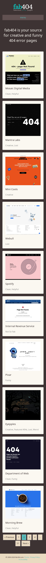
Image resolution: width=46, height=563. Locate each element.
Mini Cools (11, 189)
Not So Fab (10, 331)
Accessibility (23, 559)
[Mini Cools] (23, 170)
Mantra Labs (12, 140)
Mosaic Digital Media (17, 88)
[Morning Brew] (23, 503)
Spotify (9, 283)
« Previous (9, 537)
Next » (26, 543)
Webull (9, 238)
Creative (9, 145)
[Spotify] (23, 266)
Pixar (8, 374)
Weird (36, 429)
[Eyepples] (23, 405)
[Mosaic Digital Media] (23, 69)
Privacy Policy (35, 557)
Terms (27, 557)
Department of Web (17, 473)
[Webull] (23, 219)
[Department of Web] (23, 454)
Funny (8, 380)
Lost (16, 145)
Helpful (15, 93)
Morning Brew (13, 522)
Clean (8, 93)
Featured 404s (20, 429)
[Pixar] (23, 356)
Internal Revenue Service (19, 326)
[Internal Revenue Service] (23, 310)
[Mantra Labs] (23, 119)
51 (18, 543)
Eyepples (10, 424)
